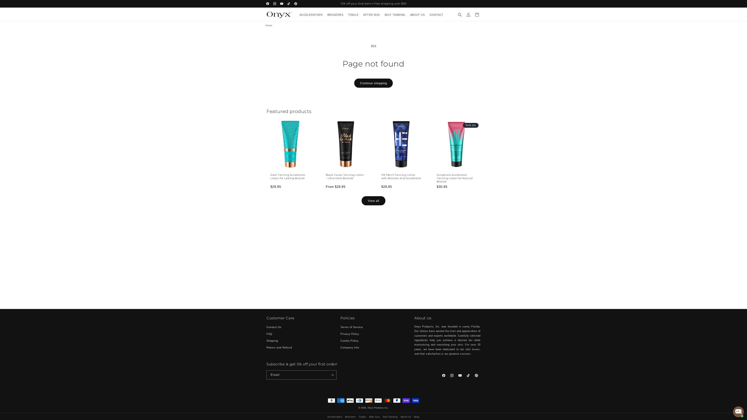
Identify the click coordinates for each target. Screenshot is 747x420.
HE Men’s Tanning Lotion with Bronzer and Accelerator (401, 176)
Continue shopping (373, 83)
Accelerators (334, 417)
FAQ (269, 333)
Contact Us (274, 327)
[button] (460, 14)
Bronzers (350, 417)
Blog (416, 417)
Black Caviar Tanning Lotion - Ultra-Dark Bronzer (345, 176)
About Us (406, 417)
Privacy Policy (349, 333)
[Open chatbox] (738, 411)
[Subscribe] (332, 375)
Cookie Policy (349, 340)
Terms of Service (351, 327)
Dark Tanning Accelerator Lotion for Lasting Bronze (287, 176)
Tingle (362, 417)
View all (373, 200)
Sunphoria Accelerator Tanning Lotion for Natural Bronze (455, 178)
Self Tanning (390, 417)
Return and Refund (279, 347)
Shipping (272, 340)
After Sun (374, 417)
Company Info (349, 347)
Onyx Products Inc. (378, 408)
